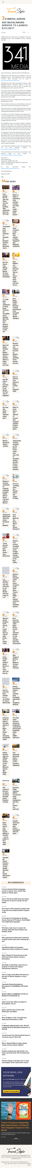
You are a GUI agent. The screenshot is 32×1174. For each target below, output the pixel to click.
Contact (15, 1169)
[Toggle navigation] (3, 2)
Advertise (10, 1169)
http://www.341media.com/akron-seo (10, 80)
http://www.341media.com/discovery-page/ (11, 155)
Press (5, 1169)
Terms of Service (22, 1169)
